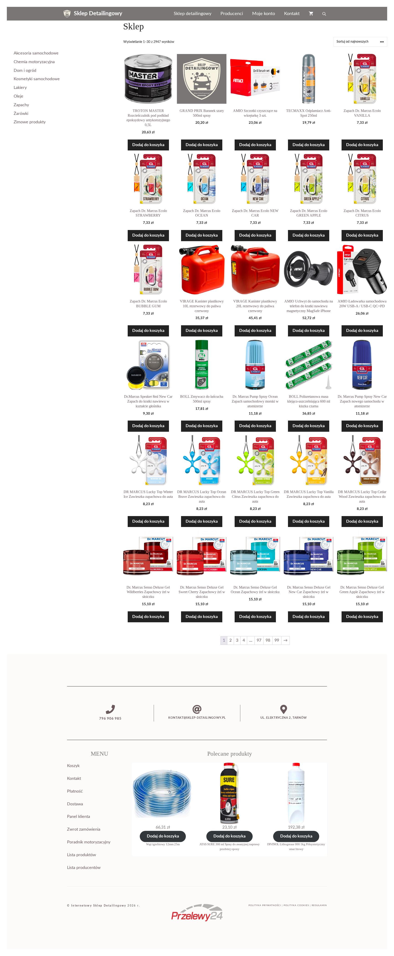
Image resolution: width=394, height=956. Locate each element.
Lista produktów (81, 855)
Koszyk (73, 766)
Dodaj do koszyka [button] (148, 145)
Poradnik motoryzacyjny (88, 842)
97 (259, 640)
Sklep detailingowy (192, 13)
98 (268, 640)
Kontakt (292, 13)
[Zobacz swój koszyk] (311, 14)
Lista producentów (84, 868)
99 (277, 640)
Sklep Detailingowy (98, 13)
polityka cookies (296, 905)
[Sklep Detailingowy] (67, 14)
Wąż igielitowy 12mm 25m (163, 844)
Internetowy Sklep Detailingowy (98, 905)
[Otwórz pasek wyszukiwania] (324, 13)
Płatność (75, 791)
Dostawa (75, 804)
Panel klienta (78, 817)
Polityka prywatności (265, 905)
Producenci (231, 13)
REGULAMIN (319, 905)
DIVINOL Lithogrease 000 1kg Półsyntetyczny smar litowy (296, 846)
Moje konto (263, 13)
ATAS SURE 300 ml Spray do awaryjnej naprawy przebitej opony (230, 846)
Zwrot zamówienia (83, 829)
